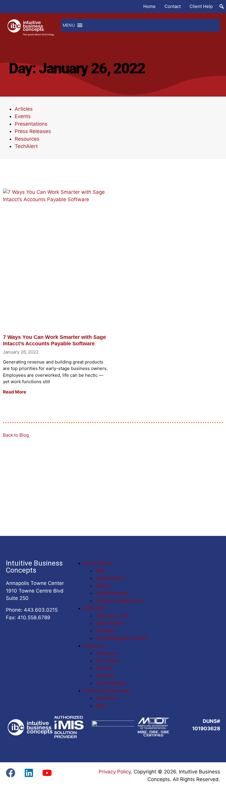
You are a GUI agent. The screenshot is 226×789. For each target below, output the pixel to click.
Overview (106, 653)
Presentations (31, 124)
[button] (221, 6)
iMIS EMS (95, 608)
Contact (172, 6)
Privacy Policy (115, 772)
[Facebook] (10, 773)
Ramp (102, 586)
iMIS (100, 571)
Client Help (201, 6)
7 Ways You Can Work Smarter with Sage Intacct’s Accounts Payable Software (54, 340)
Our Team (107, 661)
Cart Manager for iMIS (121, 638)
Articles (24, 109)
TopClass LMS (112, 616)
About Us (95, 646)
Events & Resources (107, 691)
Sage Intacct (110, 578)
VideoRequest (112, 593)
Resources (27, 139)
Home (149, 6)
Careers (104, 676)
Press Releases (33, 131)
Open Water (109, 623)
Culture (103, 668)
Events (23, 116)
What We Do (98, 563)
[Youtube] (47, 773)
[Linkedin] (29, 773)
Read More (14, 392)
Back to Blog (16, 435)
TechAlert (26, 146)
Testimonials (110, 683)
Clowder (105, 631)
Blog (100, 706)
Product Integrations (119, 601)
